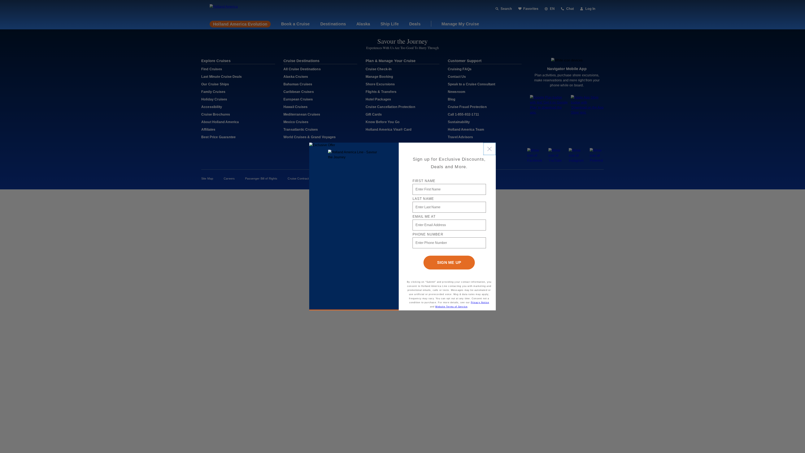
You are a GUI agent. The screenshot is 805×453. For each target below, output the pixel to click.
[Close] (489, 149)
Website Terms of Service (451, 306)
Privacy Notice (480, 302)
